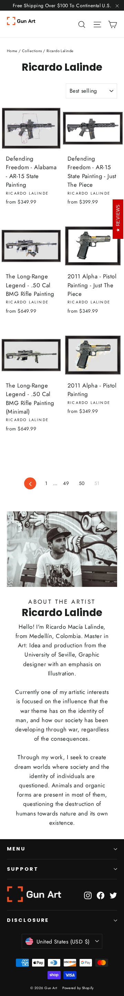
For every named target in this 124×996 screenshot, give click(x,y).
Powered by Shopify (78, 988)
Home (12, 51)
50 (82, 483)
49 (66, 483)
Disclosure (28, 920)
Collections (32, 51)
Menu (16, 848)
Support (23, 869)
